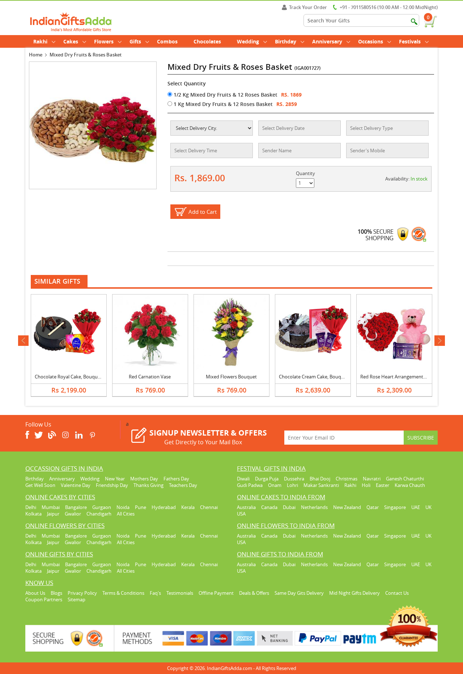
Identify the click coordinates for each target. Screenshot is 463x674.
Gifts (135, 41)
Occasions (370, 41)
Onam (274, 485)
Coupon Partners (43, 599)
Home (35, 54)
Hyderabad (164, 507)
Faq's (155, 593)
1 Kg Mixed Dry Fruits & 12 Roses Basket (222, 104)
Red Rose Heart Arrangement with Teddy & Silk (410, 376)
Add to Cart (202, 211)
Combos (167, 41)
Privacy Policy (82, 593)
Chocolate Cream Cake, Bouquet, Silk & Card (326, 376)
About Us (35, 593)
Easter (382, 485)
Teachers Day (183, 485)
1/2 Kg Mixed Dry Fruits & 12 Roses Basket (224, 94)
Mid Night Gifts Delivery (354, 593)
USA (241, 513)
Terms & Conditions (123, 593)
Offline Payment (216, 593)
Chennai (209, 507)
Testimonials (179, 593)
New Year (115, 478)
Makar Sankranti (321, 485)
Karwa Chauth (410, 485)
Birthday (285, 41)
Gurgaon (101, 507)
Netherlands (314, 507)
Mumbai (51, 507)
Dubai (289, 507)
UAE (415, 507)
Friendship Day (112, 485)
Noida (122, 507)
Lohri (292, 485)
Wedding (248, 41)
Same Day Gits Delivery (299, 593)
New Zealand (347, 507)
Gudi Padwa (250, 485)
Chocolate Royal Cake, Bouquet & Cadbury (80, 376)
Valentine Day (75, 485)
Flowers (104, 41)
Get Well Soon (40, 485)
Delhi (30, 507)
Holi (366, 485)
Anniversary (327, 41)
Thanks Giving (148, 485)
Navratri (372, 478)
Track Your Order (308, 7)
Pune (140, 507)
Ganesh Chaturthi (405, 478)
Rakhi (40, 41)
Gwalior (73, 513)
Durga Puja (267, 478)
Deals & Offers (254, 593)
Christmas (346, 478)
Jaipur (53, 513)
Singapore (395, 507)
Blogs (56, 593)
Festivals (410, 41)
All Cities (126, 513)
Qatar (372, 507)
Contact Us (397, 593)
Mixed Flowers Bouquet (231, 376)
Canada (269, 507)
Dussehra (294, 478)
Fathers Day (176, 478)
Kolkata (33, 513)
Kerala (188, 507)
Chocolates (207, 41)
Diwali (243, 478)
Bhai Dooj (320, 478)
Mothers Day (144, 478)
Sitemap (76, 599)
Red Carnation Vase (150, 376)
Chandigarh (98, 513)
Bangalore (76, 507)
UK (428, 507)
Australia (246, 507)
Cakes (70, 41)
